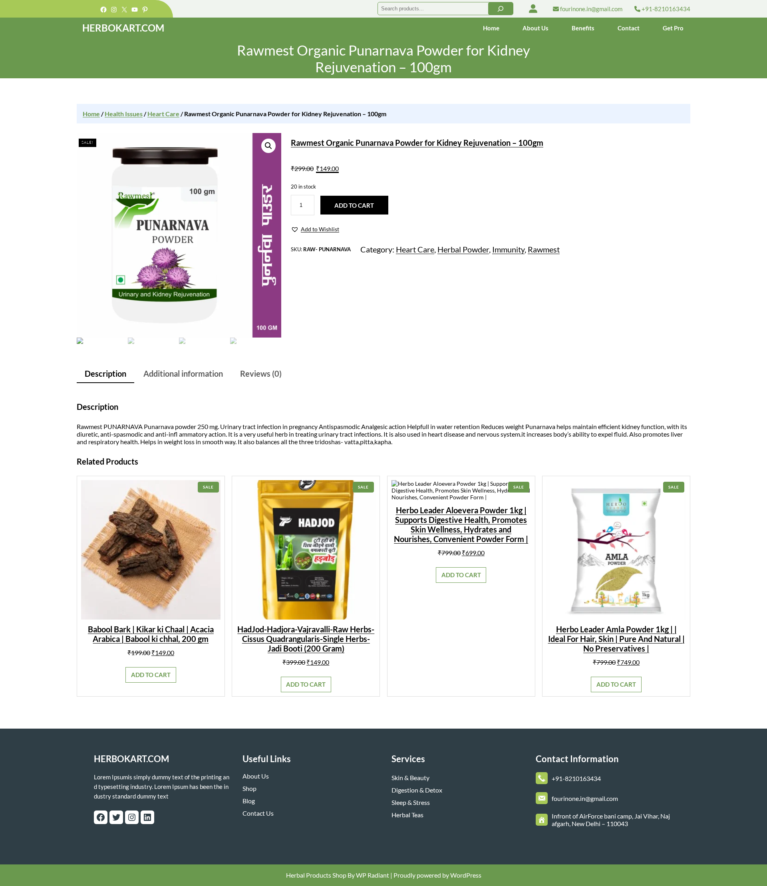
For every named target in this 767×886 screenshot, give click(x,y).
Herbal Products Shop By (320, 875)
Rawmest (544, 249)
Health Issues (124, 113)
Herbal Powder (463, 249)
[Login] (533, 8)
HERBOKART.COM (123, 28)
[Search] (500, 8)
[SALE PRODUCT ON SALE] (151, 549)
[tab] (105, 374)
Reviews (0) (261, 373)
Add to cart (354, 205)
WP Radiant (372, 875)
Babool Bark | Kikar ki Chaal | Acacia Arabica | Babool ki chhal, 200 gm (151, 634)
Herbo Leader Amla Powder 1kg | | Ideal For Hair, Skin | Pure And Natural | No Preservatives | (616, 638)
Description (105, 373)
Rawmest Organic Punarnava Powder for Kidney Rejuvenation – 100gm (417, 142)
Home (91, 113)
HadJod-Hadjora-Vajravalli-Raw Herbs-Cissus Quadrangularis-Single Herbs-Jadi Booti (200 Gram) (305, 638)
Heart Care (163, 113)
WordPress (465, 875)
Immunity (508, 249)
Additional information (183, 373)
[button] (315, 229)
